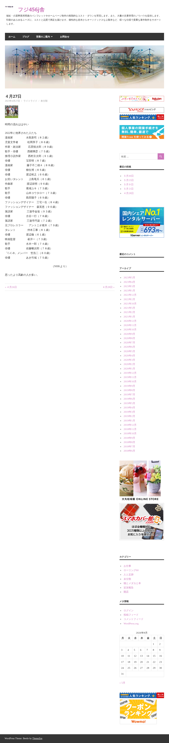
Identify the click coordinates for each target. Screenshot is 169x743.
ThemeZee (37, 738)
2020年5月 (129, 351)
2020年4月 (129, 355)
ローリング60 (131, 570)
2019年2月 (129, 416)
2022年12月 (130, 295)
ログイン (129, 610)
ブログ (25, 36)
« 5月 (122, 682)
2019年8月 (129, 390)
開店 (126, 592)
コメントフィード (133, 619)
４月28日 (107, 287)
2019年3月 (129, 412)
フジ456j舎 (31, 9)
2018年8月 (129, 442)
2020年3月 (129, 360)
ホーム (11, 36)
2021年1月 (129, 316)
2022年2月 (129, 299)
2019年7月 (129, 394)
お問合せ (64, 36)
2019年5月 (129, 403)
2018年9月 (129, 438)
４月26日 (12, 287)
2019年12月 (130, 373)
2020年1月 (129, 368)
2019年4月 (129, 407)
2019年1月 (129, 420)
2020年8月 (129, 338)
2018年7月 (129, 446)
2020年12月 (130, 321)
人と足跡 (129, 574)
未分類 (44, 101)
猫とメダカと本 (132, 583)
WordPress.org (131, 623)
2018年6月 (129, 450)
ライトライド (30, 101)
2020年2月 (129, 364)
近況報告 (129, 587)
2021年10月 (130, 303)
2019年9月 (129, 386)
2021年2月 (129, 312)
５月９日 (129, 184)
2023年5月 (129, 277)
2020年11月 (130, 325)
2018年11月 (130, 429)
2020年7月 (129, 342)
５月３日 (129, 188)
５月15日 (129, 180)
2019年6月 (129, 398)
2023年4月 (129, 282)
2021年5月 (129, 308)
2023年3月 (129, 286)
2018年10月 (130, 433)
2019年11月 (130, 377)
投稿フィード (131, 614)
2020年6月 (129, 347)
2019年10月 (130, 381)
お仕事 (127, 566)
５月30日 (129, 176)
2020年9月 (129, 334)
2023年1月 (129, 290)
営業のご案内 (43, 36)
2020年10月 (130, 329)
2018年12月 (130, 425)
